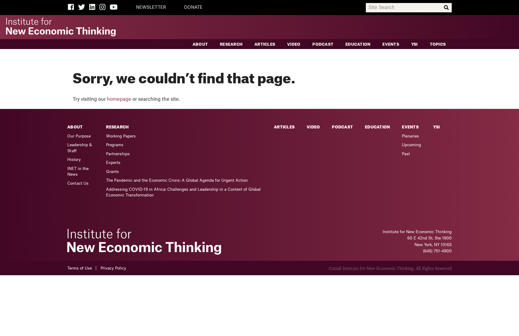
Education (357, 44)
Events (390, 44)
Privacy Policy (113, 268)
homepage (119, 99)
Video (293, 44)
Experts (113, 163)
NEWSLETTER (151, 7)
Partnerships (118, 154)
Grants (112, 172)
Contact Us (78, 183)
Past (406, 154)
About (200, 44)
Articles (264, 44)
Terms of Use (79, 268)
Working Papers (121, 136)
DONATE (193, 7)
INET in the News (78, 172)
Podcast (322, 44)
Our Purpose (79, 136)
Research (231, 44)
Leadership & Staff (79, 148)
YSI (414, 44)
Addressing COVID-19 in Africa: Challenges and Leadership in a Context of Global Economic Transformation (183, 192)
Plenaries (410, 136)
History (74, 160)
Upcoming (411, 145)
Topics (438, 44)
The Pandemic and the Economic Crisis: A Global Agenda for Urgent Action (177, 180)
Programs (114, 145)
